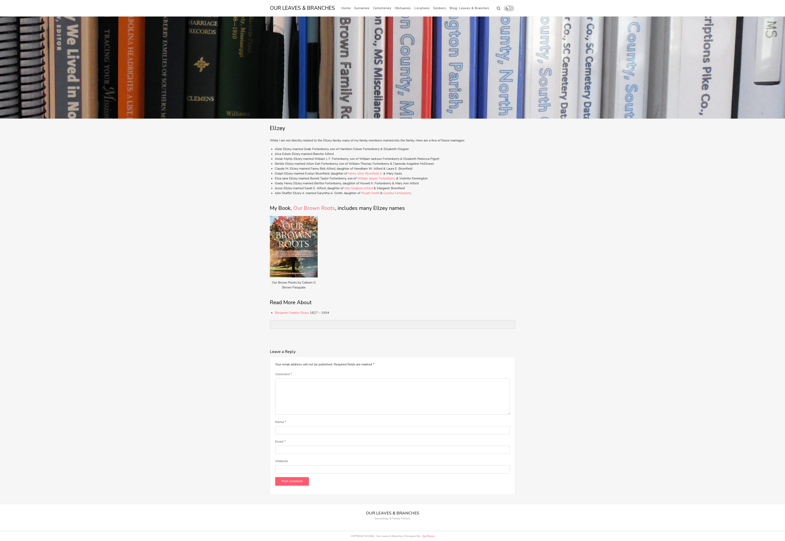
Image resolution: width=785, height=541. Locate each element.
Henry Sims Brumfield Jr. (365, 173)
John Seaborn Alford (358, 188)
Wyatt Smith (370, 193)
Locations (422, 8)
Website (281, 461)
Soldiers (439, 8)
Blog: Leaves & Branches (469, 8)
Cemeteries (382, 8)
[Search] (498, 8)
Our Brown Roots (314, 208)
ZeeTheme (428, 536)
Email (280, 441)
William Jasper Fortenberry (376, 178)
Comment (283, 374)
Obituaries (403, 8)
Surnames (362, 8)
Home (346, 8)
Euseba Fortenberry (397, 193)
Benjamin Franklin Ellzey (292, 313)
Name (280, 422)
